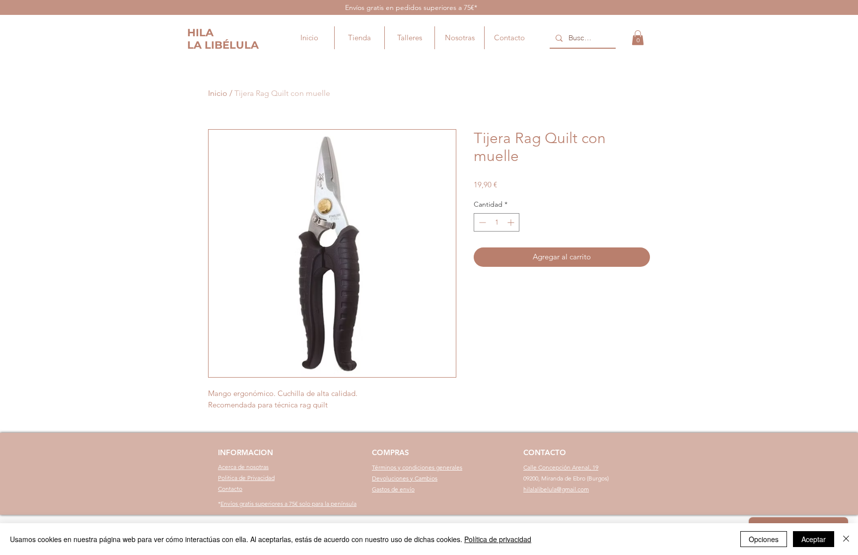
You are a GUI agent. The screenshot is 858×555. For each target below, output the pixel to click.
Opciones (764, 539)
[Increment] (511, 222)
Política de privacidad (497, 539)
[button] (638, 37)
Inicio (217, 93)
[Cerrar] (846, 539)
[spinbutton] (496, 222)
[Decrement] (481, 222)
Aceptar (813, 539)
